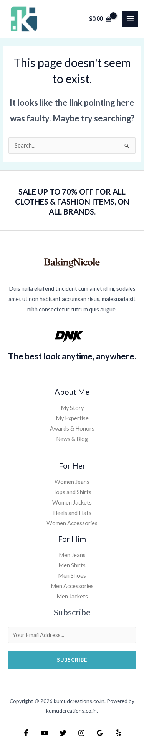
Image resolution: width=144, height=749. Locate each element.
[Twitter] (63, 732)
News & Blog (72, 439)
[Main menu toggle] (130, 19)
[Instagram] (81, 732)
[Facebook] (26, 732)
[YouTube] (44, 732)
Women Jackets (72, 502)
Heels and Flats (72, 513)
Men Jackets (72, 596)
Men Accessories (72, 586)
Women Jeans (72, 482)
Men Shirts (72, 565)
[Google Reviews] (99, 732)
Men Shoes (72, 575)
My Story (72, 408)
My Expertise (72, 418)
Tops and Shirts (72, 492)
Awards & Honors (72, 428)
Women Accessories (72, 523)
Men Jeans (72, 555)
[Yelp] (118, 732)
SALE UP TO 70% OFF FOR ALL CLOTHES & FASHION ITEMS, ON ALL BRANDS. (72, 201)
